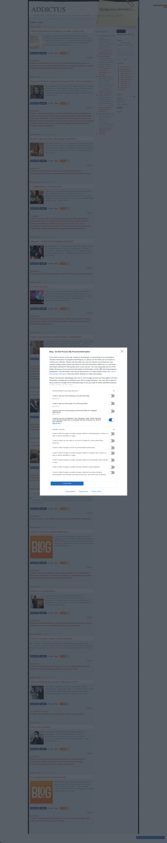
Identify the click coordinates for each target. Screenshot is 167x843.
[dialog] (83, 421)
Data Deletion (71, 491)
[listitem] (83, 391)
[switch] (112, 395)
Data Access (83, 491)
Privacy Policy (96, 491)
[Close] (123, 352)
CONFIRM (67, 483)
